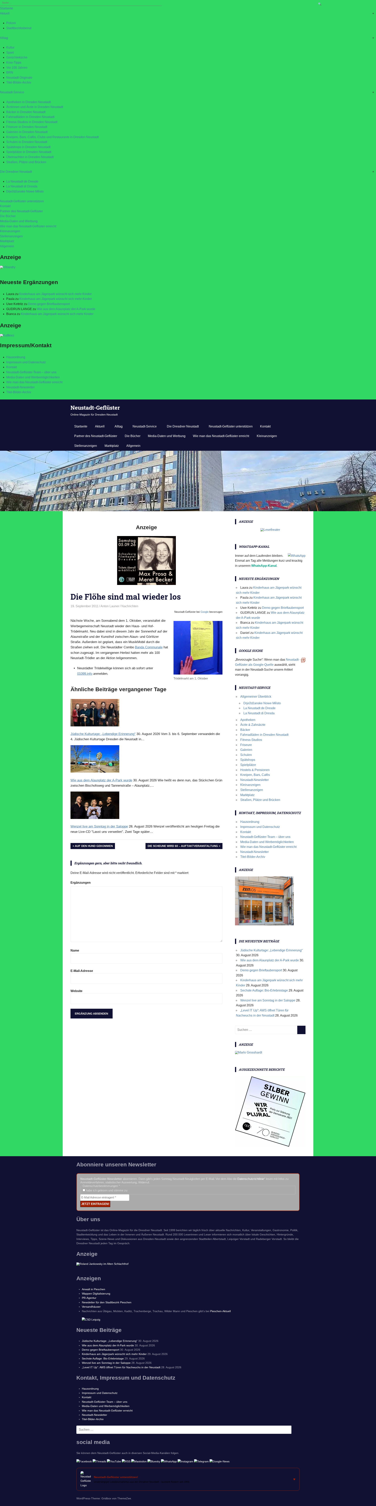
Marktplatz (7, 241)
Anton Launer (109, 606)
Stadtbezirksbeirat (18, 28)
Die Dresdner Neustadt (16, 171)
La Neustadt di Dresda (21, 186)
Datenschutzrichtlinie (250, 1178)
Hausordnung (15, 357)
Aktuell (5, 13)
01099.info (84, 674)
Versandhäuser (91, 1306)
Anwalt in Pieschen (93, 1289)
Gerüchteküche (16, 57)
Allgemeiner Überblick (255, 696)
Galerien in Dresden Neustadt (27, 132)
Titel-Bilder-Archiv (18, 82)
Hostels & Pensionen (255, 770)
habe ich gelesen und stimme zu (106, 1190)
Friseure (246, 745)
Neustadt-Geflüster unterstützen (22, 201)
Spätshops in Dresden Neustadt (28, 147)
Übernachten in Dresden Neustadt (30, 157)
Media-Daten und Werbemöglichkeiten (33, 377)
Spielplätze (248, 764)
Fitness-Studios (251, 739)
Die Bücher (8, 216)
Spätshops (247, 759)
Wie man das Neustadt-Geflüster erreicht (28, 226)
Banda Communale (149, 647)
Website (76, 991)
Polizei (11, 23)
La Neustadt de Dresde (22, 181)
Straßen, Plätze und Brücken (26, 162)
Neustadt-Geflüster (95, 407)
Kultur (10, 47)
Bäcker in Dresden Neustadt (25, 112)
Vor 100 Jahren (16, 67)
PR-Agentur (89, 1297)
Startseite (6, 8)
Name (74, 950)
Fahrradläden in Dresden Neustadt (30, 117)
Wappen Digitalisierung (96, 1293)
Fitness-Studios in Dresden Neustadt (31, 122)
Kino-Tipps (13, 62)
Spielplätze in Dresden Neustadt (28, 152)
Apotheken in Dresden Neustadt (28, 102)
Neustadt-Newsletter (20, 387)
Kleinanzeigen (10, 231)
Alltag (4, 38)
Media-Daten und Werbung (19, 221)
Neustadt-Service (12, 92)
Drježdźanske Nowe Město (25, 191)
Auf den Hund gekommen (94, 846)
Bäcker (245, 729)
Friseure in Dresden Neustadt (26, 127)
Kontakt (5, 206)
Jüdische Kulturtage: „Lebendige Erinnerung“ (271, 950)
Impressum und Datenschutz (26, 362)
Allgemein (7, 246)
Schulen (246, 755)
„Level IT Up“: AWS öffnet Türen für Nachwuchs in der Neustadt (121, 1367)
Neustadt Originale (19, 77)
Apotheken (247, 720)
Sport (10, 52)
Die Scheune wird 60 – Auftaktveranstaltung (183, 846)
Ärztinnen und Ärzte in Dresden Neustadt (34, 107)
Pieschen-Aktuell (220, 1311)
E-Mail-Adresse (81, 971)
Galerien (246, 749)
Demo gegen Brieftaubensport (49, 304)
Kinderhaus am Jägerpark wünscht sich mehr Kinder (55, 294)
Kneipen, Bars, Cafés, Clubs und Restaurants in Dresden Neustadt (52, 137)
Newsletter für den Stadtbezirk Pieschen (106, 1302)
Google (205, 611)
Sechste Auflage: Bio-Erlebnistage (264, 990)
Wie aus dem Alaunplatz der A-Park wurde (66, 309)
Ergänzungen (80, 882)
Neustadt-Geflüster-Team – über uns (31, 372)
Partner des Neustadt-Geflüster (21, 211)
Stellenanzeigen (11, 236)
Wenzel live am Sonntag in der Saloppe (267, 1000)
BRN (9, 72)
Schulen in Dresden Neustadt (26, 142)
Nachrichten (129, 606)
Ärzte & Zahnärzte (252, 724)
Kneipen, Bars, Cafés (255, 774)
